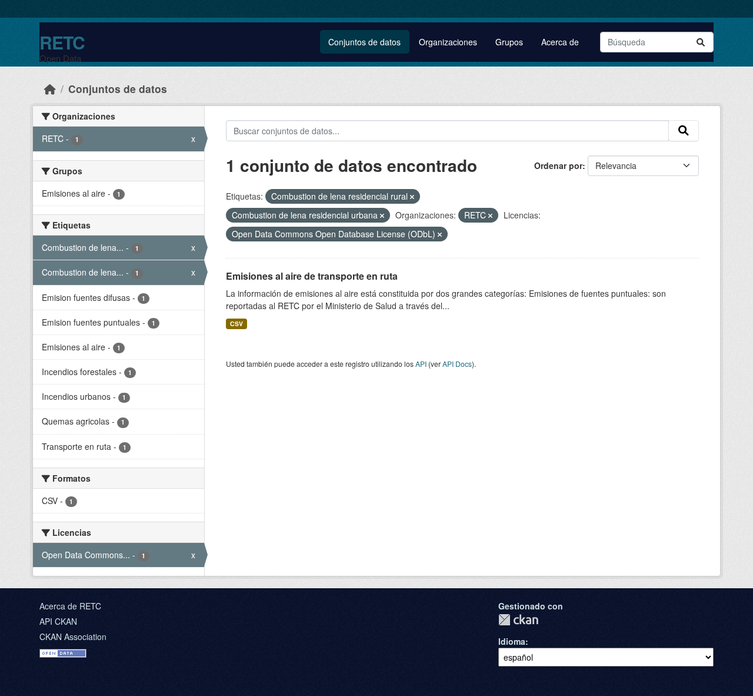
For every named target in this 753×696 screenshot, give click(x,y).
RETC (62, 42)
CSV (236, 323)
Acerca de (560, 42)
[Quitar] (412, 196)
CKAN (518, 620)
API (421, 364)
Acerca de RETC (70, 606)
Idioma (511, 641)
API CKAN (58, 621)
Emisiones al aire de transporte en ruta (312, 276)
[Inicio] (50, 88)
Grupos (509, 42)
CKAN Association (72, 636)
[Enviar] (700, 42)
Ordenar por (558, 165)
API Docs (457, 364)
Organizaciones (448, 42)
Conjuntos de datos (364, 42)
